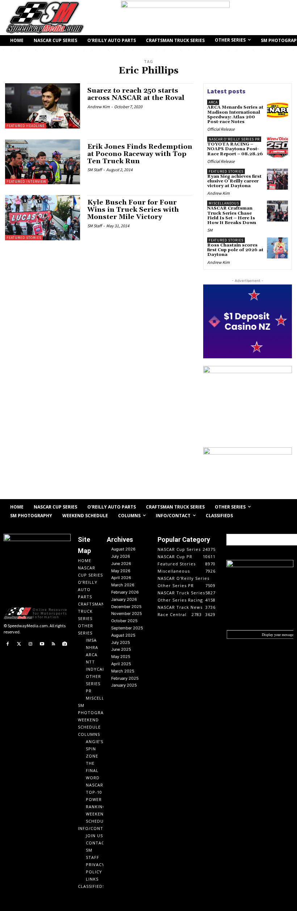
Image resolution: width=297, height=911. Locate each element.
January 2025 (124, 685)
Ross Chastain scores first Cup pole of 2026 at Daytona (235, 249)
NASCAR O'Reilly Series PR (234, 139)
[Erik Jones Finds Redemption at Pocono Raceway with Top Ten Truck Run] (42, 161)
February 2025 (125, 678)
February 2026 (125, 592)
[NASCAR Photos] (65, 644)
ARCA (213, 102)
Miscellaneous (224, 203)
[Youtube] (42, 644)
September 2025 (127, 627)
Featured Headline (26, 125)
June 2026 (121, 563)
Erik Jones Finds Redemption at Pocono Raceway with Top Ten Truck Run (139, 154)
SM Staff (94, 169)
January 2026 (124, 599)
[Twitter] (19, 644)
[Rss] (53, 644)
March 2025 (122, 671)
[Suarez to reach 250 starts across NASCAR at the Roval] (42, 105)
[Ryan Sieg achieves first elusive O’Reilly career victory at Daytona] (277, 179)
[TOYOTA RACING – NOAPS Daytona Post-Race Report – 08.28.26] (277, 146)
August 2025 (123, 635)
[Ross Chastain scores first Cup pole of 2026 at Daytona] (277, 247)
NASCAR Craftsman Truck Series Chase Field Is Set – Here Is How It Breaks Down (231, 215)
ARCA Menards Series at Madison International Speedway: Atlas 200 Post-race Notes (235, 115)
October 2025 (124, 620)
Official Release (221, 129)
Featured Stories (24, 237)
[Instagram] (30, 644)
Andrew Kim (98, 106)
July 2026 (120, 556)
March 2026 (122, 584)
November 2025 (126, 613)
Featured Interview (26, 181)
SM (210, 230)
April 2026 (121, 577)
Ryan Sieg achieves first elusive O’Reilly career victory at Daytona (234, 181)
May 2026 (120, 570)
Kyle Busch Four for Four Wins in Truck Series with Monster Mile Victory (133, 209)
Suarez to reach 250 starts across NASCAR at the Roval (135, 94)
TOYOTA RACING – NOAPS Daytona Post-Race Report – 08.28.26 (235, 149)
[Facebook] (8, 644)
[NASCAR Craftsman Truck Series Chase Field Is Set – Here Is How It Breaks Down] (277, 211)
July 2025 (120, 642)
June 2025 (121, 649)
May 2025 (120, 656)
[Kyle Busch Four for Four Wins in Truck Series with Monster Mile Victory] (42, 217)
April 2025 (121, 663)
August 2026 (123, 549)
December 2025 (126, 606)
